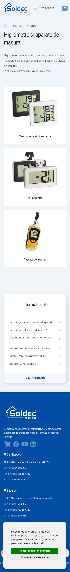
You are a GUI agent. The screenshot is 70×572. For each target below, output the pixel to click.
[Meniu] (65, 8)
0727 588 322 (23, 509)
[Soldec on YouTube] (24, 445)
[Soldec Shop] (7, 445)
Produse (17, 26)
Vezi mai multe (35, 377)
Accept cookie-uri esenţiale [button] (35, 550)
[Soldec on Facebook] (16, 445)
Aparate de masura (35, 259)
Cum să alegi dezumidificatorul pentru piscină (30, 348)
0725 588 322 (47, 8)
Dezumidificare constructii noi (22, 364)
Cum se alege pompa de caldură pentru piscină (30, 322)
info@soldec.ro (18, 515)
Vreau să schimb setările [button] (35, 557)
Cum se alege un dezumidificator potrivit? (28, 330)
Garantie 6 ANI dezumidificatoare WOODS (27, 356)
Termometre (35, 198)
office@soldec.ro (19, 479)
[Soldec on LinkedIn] (33, 445)
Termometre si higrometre (35, 136)
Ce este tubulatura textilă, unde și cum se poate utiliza (30, 339)
